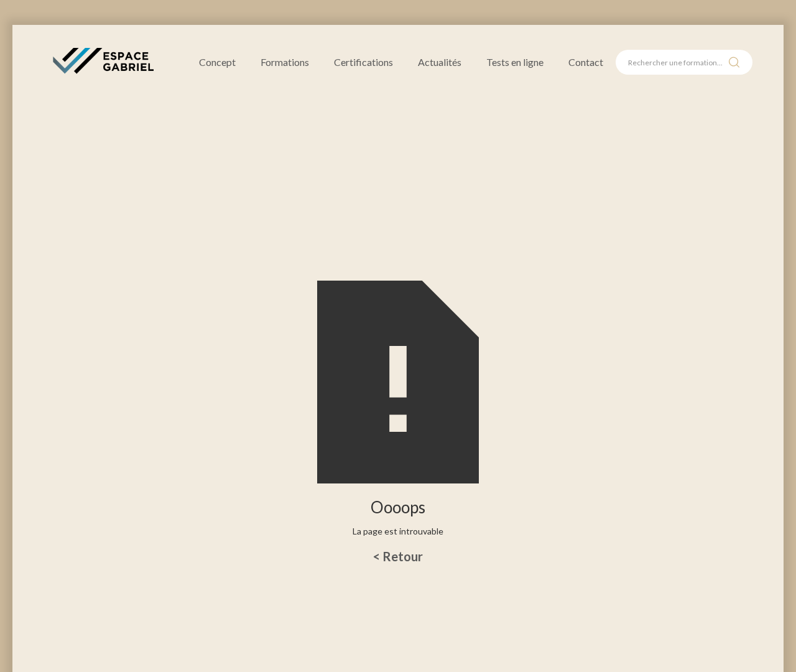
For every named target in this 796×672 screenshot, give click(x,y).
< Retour (398, 556)
